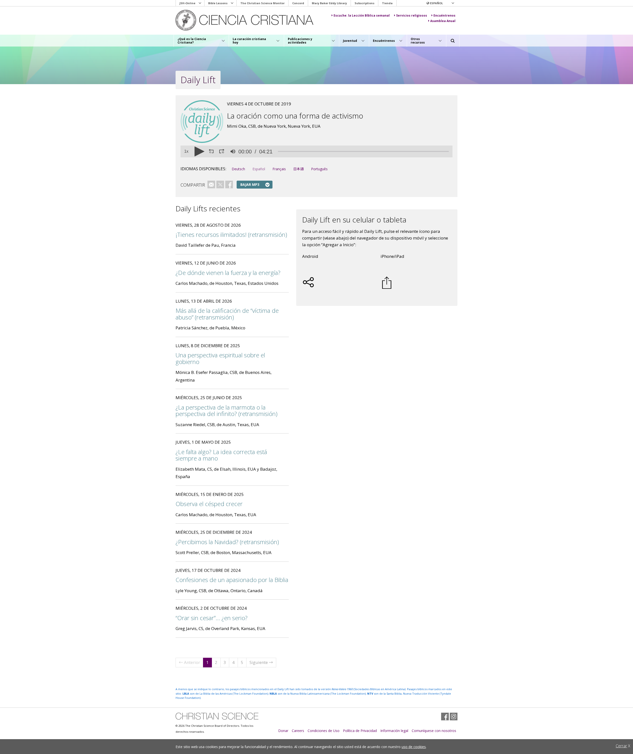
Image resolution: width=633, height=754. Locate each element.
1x (186, 151)
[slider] (363, 151)
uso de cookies (414, 746)
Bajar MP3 (249, 184)
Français (279, 169)
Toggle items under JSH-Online (200, 3)
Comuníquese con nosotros (434, 730)
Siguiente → (261, 662)
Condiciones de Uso (323, 730)
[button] (440, 3)
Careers (298, 730)
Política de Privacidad (360, 730)
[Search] (453, 41)
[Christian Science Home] (249, 20)
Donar (283, 730)
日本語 (298, 169)
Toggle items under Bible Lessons (232, 3)
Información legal (394, 730)
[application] (316, 151)
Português (319, 169)
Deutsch (238, 169)
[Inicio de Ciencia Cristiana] (217, 716)
